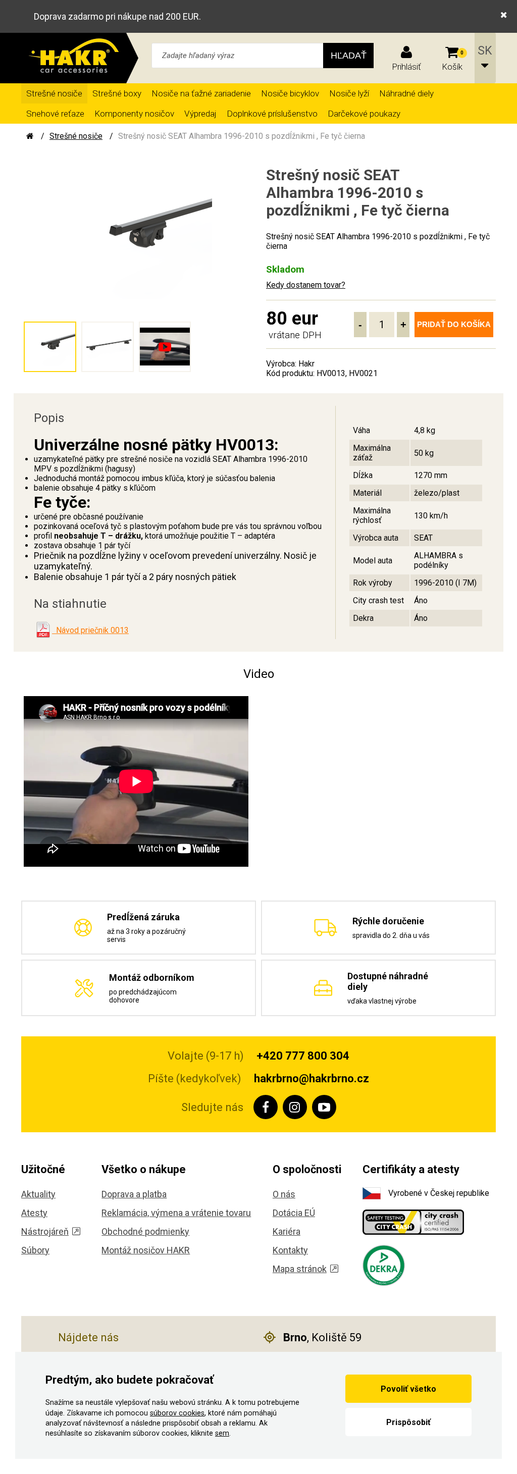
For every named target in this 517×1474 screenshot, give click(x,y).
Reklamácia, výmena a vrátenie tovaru (176, 1212)
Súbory (35, 1250)
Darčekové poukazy (364, 114)
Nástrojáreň (45, 1231)
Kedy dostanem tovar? (305, 285)
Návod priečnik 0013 (90, 630)
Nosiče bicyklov (290, 93)
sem (222, 1433)
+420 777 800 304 (302, 1055)
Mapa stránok (300, 1269)
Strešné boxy (116, 93)
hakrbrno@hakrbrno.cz (311, 1078)
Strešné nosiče (54, 93)
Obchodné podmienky (145, 1231)
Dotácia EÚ (294, 1212)
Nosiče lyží (349, 93)
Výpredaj (200, 114)
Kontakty (290, 1250)
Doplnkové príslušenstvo (272, 114)
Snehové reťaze (55, 114)
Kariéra (286, 1231)
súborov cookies (177, 1413)
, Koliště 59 (322, 1337)
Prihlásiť (406, 67)
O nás (284, 1194)
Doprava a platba (134, 1194)
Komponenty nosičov (134, 114)
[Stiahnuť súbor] (43, 630)
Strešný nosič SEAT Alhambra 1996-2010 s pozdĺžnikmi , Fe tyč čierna (241, 136)
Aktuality (38, 1194)
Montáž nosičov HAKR (145, 1250)
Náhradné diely (406, 93)
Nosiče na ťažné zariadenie (201, 93)
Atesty (34, 1212)
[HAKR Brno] (30, 136)
